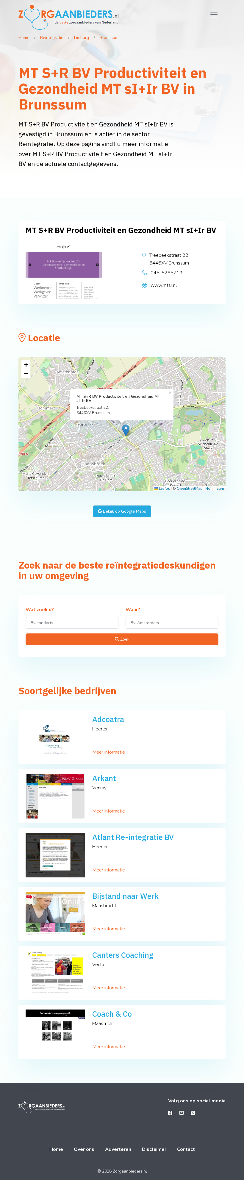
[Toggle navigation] (214, 14)
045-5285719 (166, 273)
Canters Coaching (123, 955)
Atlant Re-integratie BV (133, 837)
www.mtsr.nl (164, 285)
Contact (186, 1149)
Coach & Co (112, 1014)
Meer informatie (108, 752)
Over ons (84, 1149)
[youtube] (181, 1113)
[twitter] (193, 1113)
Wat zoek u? (40, 610)
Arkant (104, 778)
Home (23, 37)
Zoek (124, 639)
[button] (125, 430)
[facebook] (170, 1113)
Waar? (133, 610)
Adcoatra (108, 719)
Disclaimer (154, 1149)
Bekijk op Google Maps (124, 511)
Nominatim (214, 488)
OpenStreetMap (190, 488)
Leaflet (164, 488)
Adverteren (118, 1149)
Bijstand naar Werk (125, 896)
